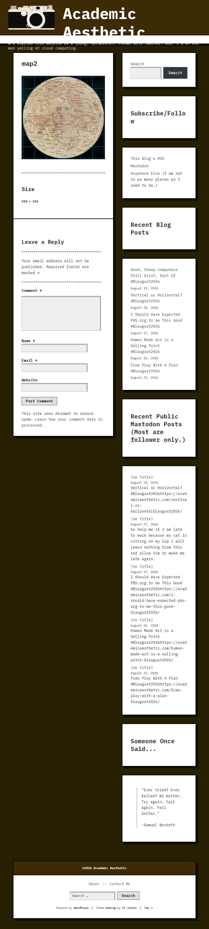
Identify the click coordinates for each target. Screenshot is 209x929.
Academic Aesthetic (104, 22)
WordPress (81, 908)
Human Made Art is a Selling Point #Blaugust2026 (152, 345)
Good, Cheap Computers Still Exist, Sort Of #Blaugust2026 (154, 275)
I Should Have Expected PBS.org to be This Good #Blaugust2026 (156, 320)
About (94, 884)
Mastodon (140, 165)
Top (148, 908)
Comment (32, 290)
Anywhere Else (145, 173)
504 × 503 (30, 201)
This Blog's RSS (147, 158)
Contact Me (120, 884)
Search (137, 64)
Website (29, 380)
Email (29, 360)
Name (28, 340)
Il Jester (129, 908)
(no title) (142, 477)
